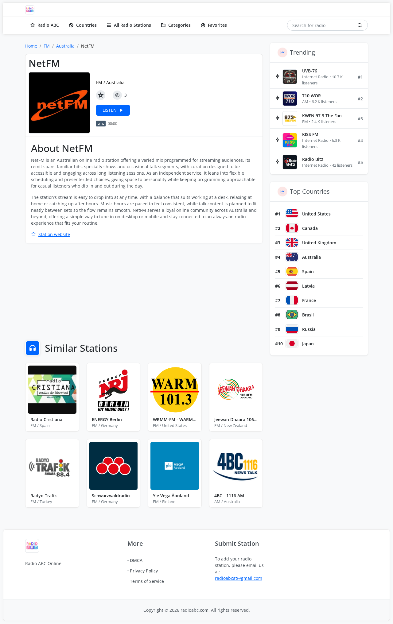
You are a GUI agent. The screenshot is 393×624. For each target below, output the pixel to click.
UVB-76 (309, 71)
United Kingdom (319, 243)
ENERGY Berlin (107, 419)
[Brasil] (292, 314)
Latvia (308, 286)
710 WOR (311, 96)
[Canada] (292, 228)
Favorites (217, 25)
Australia (65, 46)
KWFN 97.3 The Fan (322, 115)
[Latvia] (292, 285)
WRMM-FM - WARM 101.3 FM (174, 419)
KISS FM (310, 134)
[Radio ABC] (31, 9)
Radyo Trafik (43, 495)
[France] (292, 300)
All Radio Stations (132, 25)
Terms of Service (147, 581)
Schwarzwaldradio (111, 495)
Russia (309, 329)
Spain (308, 271)
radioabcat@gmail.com (238, 578)
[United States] (292, 213)
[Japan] (292, 343)
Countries (86, 25)
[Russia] (292, 329)
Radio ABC (48, 25)
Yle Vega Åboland (171, 495)
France (309, 300)
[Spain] (292, 271)
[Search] (359, 25)
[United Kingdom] (292, 242)
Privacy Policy (144, 571)
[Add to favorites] (100, 95)
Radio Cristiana (46, 419)
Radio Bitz (312, 159)
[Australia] (292, 257)
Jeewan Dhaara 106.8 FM (236, 419)
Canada (310, 228)
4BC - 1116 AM (229, 495)
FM (47, 46)
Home (31, 46)
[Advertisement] (144, 293)
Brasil (308, 315)
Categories (179, 25)
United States (316, 214)
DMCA (136, 560)
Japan (308, 344)
